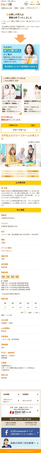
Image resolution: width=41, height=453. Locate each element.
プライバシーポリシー (7, 401)
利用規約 (25, 394)
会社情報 (6, 394)
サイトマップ (27, 400)
